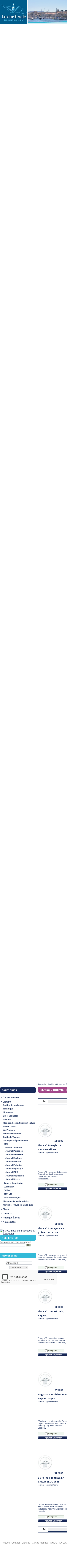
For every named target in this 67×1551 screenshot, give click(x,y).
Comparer (52, 1184)
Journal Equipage (14, 1168)
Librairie (7, 1102)
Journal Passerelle (14, 1154)
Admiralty (9, 1187)
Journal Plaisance (14, 1151)
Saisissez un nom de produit (15, 1242)
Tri (44, 1101)
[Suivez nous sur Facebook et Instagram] (17, 1233)
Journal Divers (12, 1179)
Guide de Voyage (11, 1137)
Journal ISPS (11, 1172)
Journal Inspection (14, 1176)
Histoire (7, 1119)
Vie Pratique (9, 1130)
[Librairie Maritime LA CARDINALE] (13, 12)
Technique (8, 1109)
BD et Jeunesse (10, 1116)
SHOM (7, 1190)
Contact (16, 1542)
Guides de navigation (13, 1105)
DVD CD (7, 1213)
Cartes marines (11, 1097)
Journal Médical (13, 1161)
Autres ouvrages (12, 1197)
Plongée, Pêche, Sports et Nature (19, 1123)
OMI (6, 1144)
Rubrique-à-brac (11, 1218)
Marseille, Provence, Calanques (18, 1205)
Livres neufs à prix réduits (15, 1201)
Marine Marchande (12, 1133)
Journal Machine (13, 1158)
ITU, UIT (8, 1194)
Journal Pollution (13, 1165)
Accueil (41, 1084)
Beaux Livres (9, 1126)
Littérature (8, 1112)
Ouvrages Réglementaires (15, 1141)
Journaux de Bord (13, 1147)
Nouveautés (9, 1222)
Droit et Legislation (13, 1183)
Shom (6, 1209)
